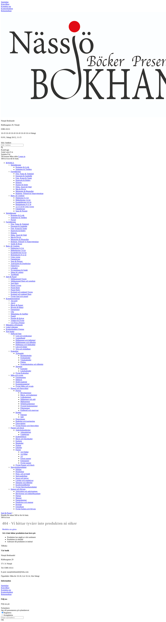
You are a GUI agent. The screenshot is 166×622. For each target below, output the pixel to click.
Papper (18, 450)
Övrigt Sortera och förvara (26, 509)
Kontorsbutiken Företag (15, 329)
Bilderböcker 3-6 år (23, 200)
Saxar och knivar (22, 478)
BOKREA (10, 163)
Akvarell (14, 301)
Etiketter (19, 448)
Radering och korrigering (25, 421)
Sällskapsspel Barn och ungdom (23, 281)
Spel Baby (15, 283)
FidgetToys (15, 266)
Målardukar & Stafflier (19, 314)
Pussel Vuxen (16, 285)
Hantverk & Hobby (23, 180)
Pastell (13, 316)
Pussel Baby (15, 290)
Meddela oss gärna (9, 529)
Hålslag (18, 469)
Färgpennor (15, 310)
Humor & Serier (22, 185)
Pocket (13, 220)
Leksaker (14, 268)
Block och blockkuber (24, 439)
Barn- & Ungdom (17, 196)
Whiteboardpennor (27, 404)
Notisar (18, 445)
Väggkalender (25, 360)
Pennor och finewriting (19, 388)
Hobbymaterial (21, 382)
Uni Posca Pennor (18, 323)
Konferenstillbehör (23, 485)
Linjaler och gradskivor (24, 480)
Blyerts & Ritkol (17, 307)
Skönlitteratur (16, 165)
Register (19, 504)
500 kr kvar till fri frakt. (10, 159)
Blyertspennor (25, 393)
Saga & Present (21, 211)
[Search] (2, 148)
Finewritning (20, 423)
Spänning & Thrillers (24, 169)
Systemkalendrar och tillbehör (31, 364)
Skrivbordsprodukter (18, 467)
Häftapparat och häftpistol (25, 340)
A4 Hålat (23, 454)
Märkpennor (25, 402)
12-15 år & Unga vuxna (25, 207)
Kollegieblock (21, 437)
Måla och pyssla (17, 375)
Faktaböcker (20, 209)
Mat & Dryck (21, 189)
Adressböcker (25, 432)
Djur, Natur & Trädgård (25, 174)
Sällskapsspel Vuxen (18, 279)
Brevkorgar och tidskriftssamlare (28, 494)
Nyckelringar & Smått (19, 270)
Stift (22, 417)
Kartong (19, 441)
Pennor (18, 391)
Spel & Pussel (11, 277)
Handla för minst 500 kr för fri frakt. (15, 516)
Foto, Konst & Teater (24, 178)
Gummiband (20, 338)
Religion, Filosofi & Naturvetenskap (29, 193)
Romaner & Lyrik (22, 167)
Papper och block (17, 428)
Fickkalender (25, 358)
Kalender (23, 369)
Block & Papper (17, 305)
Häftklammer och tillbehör (26, 342)
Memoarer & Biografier (25, 191)
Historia (19, 182)
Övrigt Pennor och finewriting (27, 426)
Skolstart (19, 366)
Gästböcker (24, 434)
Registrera (7, 613)
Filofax (23, 362)
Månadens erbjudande (14, 325)
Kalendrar (14, 351)
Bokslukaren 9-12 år (23, 204)
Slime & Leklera (17, 272)
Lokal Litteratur (12, 327)
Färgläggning (21, 377)
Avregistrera (8, 615)
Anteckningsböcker (23, 430)
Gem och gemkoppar (24, 336)
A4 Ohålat (24, 452)
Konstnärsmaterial (13, 299)
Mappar (19, 498)
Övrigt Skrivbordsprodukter (26, 487)
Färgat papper (25, 458)
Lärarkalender (25, 371)
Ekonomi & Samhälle (24, 176)
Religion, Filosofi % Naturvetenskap (25, 242)
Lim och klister (21, 347)
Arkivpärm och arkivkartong (26, 491)
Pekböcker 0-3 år (22, 198)
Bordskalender (26, 356)
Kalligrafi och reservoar (29, 410)
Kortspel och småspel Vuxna (22, 292)
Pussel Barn (15, 288)
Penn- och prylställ (23, 474)
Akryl (13, 303)
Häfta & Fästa (16, 334)
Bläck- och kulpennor (28, 395)
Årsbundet (20, 353)
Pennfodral (20, 472)
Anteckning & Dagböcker (21, 264)
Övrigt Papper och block (25, 465)
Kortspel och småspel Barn (21, 294)
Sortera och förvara (18, 489)
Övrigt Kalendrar (22, 373)
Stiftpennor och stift (27, 399)
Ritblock (19, 380)
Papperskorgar (21, 500)
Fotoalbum (20, 507)
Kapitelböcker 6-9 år (23, 202)
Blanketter (19, 443)
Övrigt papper (25, 463)
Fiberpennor (25, 408)
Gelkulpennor (25, 397)
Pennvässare (20, 419)
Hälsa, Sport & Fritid (24, 187)
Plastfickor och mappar (24, 502)
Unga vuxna (15, 257)
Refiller (18, 412)
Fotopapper (24, 461)
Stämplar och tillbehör (24, 483)
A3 (21, 456)
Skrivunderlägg (21, 476)
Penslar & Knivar (17, 318)
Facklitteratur (16, 171)
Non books (10, 331)
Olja (12, 312)
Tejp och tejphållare (23, 349)
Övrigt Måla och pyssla (24, 386)
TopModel (15, 274)
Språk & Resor (16, 244)
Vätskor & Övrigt (17, 320)
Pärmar (18, 496)
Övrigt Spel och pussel (19, 296)
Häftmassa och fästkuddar (25, 345)
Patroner (23, 415)
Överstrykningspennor (29, 406)
